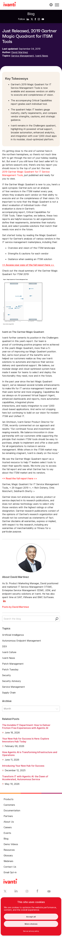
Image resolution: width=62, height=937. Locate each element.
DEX (4, 646)
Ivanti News (41, 55)
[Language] (51, 4)
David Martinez (19, 52)
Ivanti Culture (9, 652)
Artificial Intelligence (13, 634)
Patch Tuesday (10, 669)
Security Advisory (11, 681)
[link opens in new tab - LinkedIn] (16, 891)
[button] (57, 4)
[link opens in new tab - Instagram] (27, 891)
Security (6, 675)
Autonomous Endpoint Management (21, 640)
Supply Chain (9, 692)
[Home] (10, 4)
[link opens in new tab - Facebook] (37, 891)
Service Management (22, 55)
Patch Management (13, 663)
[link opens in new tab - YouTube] (48, 891)
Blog (31, 14)
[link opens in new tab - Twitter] (5, 891)
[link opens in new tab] (28, 19)
